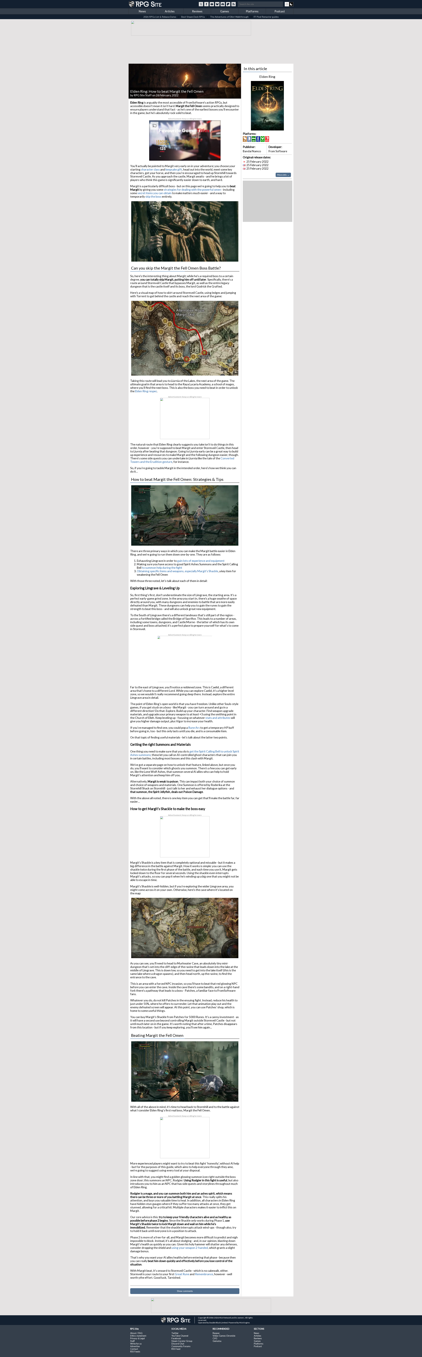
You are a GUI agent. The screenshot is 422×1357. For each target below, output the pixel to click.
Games (224, 11)
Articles (170, 11)
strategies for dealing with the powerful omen (192, 189)
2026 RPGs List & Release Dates (159, 16)
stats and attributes (217, 717)
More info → (283, 175)
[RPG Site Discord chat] (223, 4)
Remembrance (204, 1274)
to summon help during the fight (162, 567)
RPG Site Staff (143, 95)
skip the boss (153, 196)
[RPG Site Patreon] (228, 4)
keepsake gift (174, 169)
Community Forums (180, 1346)
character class (150, 169)
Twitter (175, 1333)
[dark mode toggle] (289, 4)
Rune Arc (194, 727)
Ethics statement (138, 1335)
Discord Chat (177, 1343)
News (142, 11)
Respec (216, 1333)
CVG (215, 1338)
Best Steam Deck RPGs (193, 16)
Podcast (279, 11)
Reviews (197, 11)
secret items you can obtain (154, 193)
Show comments (185, 1291)
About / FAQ (136, 1333)
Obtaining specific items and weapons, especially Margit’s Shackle (177, 571)
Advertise (135, 1346)
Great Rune (182, 1274)
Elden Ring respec (146, 391)
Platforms (252, 11)
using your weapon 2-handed (189, 1247)
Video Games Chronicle (224, 1335)
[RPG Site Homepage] (146, 4)
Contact (134, 1349)
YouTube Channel (179, 1335)
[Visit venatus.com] (214, 155)
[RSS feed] (233, 4)
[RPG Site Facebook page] (206, 4)
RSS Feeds (135, 1351)
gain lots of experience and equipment (201, 560)
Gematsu (217, 1341)
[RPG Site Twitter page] (201, 4)
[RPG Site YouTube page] (212, 4)
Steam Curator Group (181, 1341)
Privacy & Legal (137, 1338)
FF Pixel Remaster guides (266, 16)
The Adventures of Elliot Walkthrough (229, 16)
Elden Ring (267, 77)
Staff (132, 1341)
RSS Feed (175, 1349)
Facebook (176, 1338)
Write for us (136, 1343)
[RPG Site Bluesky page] (217, 4)
